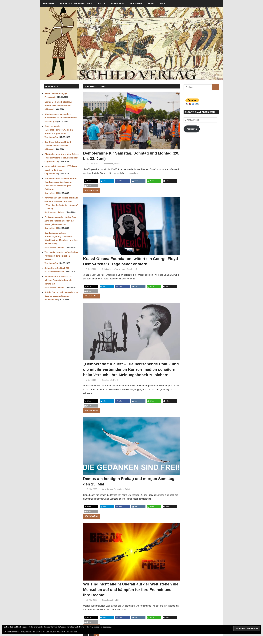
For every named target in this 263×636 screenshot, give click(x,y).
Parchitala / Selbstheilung (75, 3)
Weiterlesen (91, 190)
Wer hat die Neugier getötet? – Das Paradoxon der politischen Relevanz (61, 256)
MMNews (49, 109)
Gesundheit (136, 3)
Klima (151, 3)
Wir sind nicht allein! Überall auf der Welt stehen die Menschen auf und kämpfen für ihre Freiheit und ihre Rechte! (130, 589)
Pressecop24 (51, 97)
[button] (91, 181)
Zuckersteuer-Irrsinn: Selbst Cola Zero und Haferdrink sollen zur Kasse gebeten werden (60, 221)
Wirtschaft (117, 3)
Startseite (48, 3)
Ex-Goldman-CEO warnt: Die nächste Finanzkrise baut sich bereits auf (59, 280)
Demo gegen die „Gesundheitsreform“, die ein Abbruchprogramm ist (59, 130)
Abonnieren (192, 129)
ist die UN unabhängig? (56, 93)
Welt (162, 3)
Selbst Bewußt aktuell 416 (57, 268)
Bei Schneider (51, 300)
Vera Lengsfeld (51, 137)
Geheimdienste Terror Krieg (113, 269)
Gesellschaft (108, 164)
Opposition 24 (51, 161)
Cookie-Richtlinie (70, 632)
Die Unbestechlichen (54, 212)
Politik (101, 3)
